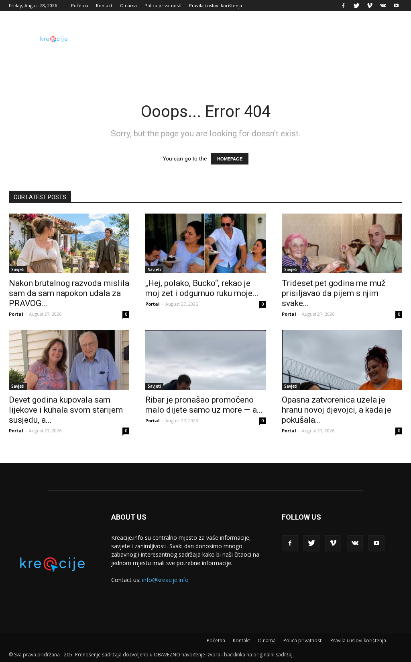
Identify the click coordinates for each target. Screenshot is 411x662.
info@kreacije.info (165, 580)
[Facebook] (343, 5)
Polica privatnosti (162, 5)
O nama (128, 5)
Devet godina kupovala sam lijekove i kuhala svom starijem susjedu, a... (66, 410)
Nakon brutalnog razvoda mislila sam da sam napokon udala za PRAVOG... (69, 293)
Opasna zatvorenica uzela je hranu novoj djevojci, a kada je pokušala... (336, 410)
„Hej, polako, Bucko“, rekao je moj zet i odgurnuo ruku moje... (201, 288)
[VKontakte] (383, 5)
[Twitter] (356, 5)
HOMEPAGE (229, 158)
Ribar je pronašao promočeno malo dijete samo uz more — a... (204, 405)
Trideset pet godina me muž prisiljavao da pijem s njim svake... (333, 293)
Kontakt (104, 5)
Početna (79, 5)
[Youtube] (396, 5)
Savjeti (17, 269)
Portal (16, 314)
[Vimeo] (370, 5)
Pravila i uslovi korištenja (215, 5)
